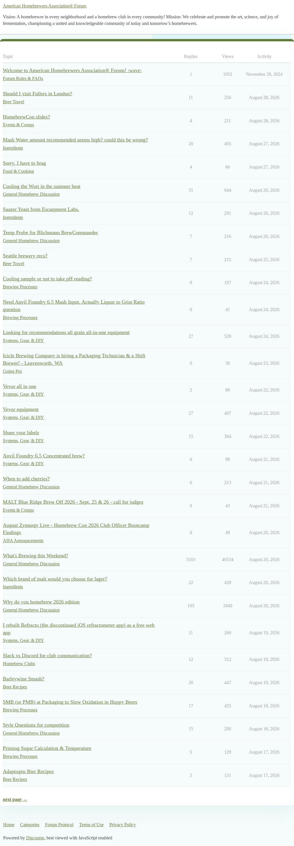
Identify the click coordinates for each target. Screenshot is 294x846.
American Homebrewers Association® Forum (44, 5)
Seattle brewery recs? (25, 256)
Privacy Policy (122, 824)
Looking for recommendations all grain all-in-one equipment (66, 332)
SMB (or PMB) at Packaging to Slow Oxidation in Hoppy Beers (70, 702)
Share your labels (21, 432)
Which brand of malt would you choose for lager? (55, 579)
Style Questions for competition (36, 725)
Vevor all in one (19, 386)
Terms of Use (91, 824)
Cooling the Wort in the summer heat (41, 186)
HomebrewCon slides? (26, 117)
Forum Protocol (59, 824)
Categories (29, 824)
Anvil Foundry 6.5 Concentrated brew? (44, 456)
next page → (15, 799)
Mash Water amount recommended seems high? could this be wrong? (75, 140)
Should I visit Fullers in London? (37, 93)
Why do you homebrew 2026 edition (41, 602)
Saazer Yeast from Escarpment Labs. (41, 209)
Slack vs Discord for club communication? (47, 655)
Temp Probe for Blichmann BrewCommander (50, 232)
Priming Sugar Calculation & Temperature (47, 748)
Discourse (35, 837)
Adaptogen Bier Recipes (28, 771)
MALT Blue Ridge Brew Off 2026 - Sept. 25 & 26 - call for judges (73, 502)
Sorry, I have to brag (24, 163)
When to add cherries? (26, 479)
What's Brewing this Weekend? (35, 555)
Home (8, 824)
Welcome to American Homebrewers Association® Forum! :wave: (72, 70)
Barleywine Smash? (23, 679)
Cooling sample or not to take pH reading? (47, 279)
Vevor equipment (20, 409)
